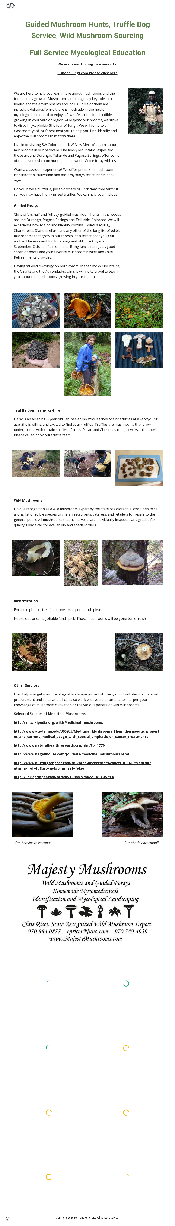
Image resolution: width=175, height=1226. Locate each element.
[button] (8, 1219)
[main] (87, 47)
